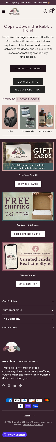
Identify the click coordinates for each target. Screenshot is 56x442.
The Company (11, 319)
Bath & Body (46, 131)
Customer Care (12, 310)
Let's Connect (28, 284)
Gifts (10, 131)
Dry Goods (28, 131)
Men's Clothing (28, 81)
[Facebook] (4, 385)
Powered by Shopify (33, 424)
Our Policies (9, 301)
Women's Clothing (27, 89)
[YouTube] (16, 385)
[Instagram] (10, 385)
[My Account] (45, 11)
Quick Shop (9, 327)
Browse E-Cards (28, 184)
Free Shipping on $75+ (28, 234)
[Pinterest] (21, 385)
